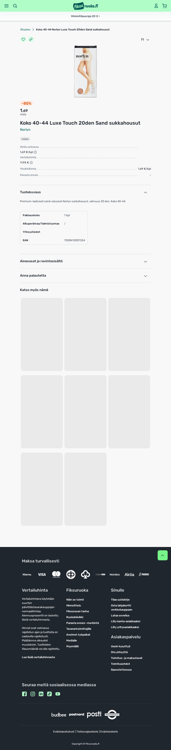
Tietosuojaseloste (87, 731)
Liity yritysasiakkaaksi (125, 627)
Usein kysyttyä (120, 646)
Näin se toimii (75, 599)
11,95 (23, 114)
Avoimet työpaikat (78, 634)
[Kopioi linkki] (31, 39)
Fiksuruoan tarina (77, 611)
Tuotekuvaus (30, 192)
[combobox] (146, 39)
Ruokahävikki (74, 617)
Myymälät (72, 646)
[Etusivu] (86, 6)
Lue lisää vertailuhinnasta (38, 657)
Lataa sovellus (120, 615)
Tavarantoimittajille (78, 628)
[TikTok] (49, 693)
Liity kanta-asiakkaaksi (125, 621)
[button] (6, 6)
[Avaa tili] (156, 6)
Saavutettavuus (121, 669)
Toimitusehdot (120, 663)
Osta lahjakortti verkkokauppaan (121, 607)
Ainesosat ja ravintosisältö (41, 261)
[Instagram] (32, 693)
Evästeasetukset (63, 731)
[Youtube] (57, 693)
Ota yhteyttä (119, 652)
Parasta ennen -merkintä (82, 623)
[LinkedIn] (41, 693)
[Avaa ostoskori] (164, 6)
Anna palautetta (33, 275)
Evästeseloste (109, 731)
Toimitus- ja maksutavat (126, 658)
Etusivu (25, 29)
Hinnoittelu (73, 605)
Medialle (71, 640)
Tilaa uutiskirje (120, 599)
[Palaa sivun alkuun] (163, 555)
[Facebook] (24, 693)
